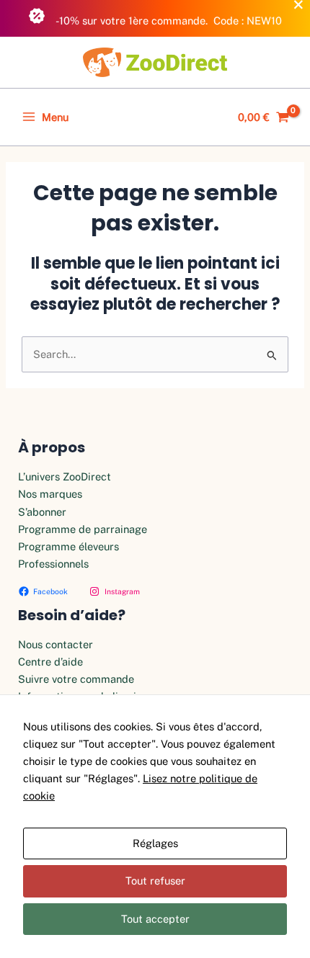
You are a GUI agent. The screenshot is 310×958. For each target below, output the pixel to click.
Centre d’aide (50, 661)
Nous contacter (55, 644)
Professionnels (53, 564)
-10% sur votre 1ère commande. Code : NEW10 (168, 20)
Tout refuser (155, 880)
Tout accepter (155, 919)
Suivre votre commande (76, 679)
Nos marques (50, 494)
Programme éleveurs (68, 546)
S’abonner (42, 512)
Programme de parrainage (82, 529)
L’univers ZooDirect (64, 476)
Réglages (155, 843)
